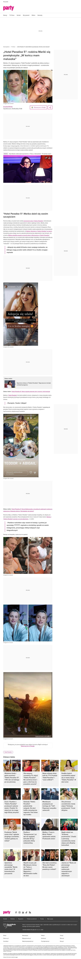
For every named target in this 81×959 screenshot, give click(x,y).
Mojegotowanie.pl (26, 938)
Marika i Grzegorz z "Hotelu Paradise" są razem (39, 231)
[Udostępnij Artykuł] (50, 107)
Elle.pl (4, 935)
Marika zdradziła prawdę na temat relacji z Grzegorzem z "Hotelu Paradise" (28, 235)
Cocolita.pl (5, 941)
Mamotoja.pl (25, 935)
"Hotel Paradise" (12, 395)
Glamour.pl (5, 938)
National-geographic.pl (27, 941)
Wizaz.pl (62, 938)
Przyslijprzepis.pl (45, 941)
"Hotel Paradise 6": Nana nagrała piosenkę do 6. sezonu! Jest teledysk (30, 391)
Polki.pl (42, 935)
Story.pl (62, 941)
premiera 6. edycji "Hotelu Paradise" (33, 221)
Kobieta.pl (43, 938)
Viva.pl (61, 935)
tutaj (16, 957)
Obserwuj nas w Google (40, 107)
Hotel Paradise (8, 752)
